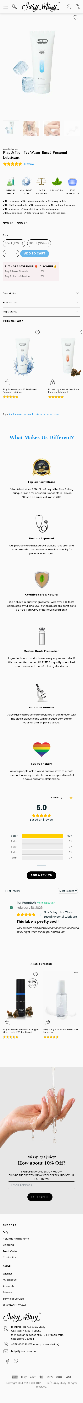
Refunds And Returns (16, 1238)
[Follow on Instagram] (16, 1362)
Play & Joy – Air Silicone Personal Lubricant (60, 1031)
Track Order (10, 1251)
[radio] (14, 243)
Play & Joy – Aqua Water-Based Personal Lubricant (20, 391)
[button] (6, 7)
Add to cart (34, 253)
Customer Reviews (14, 1305)
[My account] (69, 7)
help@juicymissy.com (24, 1351)
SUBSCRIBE (39, 1197)
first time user (16, 414)
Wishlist (7, 1273)
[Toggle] (77, 294)
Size (5, 235)
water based (53, 414)
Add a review (41, 875)
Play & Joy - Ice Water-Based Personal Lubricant (60, 914)
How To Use (10, 302)
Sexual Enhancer (10, 149)
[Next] (73, 65)
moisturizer (40, 414)
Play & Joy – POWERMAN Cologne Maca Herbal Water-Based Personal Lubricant (20, 1031)
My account (10, 1279)
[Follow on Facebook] (7, 1362)
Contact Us (10, 1257)
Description (10, 293)
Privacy (7, 1292)
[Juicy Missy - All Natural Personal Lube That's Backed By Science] (41, 6)
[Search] (14, 7)
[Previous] (9, 65)
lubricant (28, 414)
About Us (8, 1286)
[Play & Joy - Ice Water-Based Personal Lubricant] (41, 914)
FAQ (5, 1232)
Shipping (8, 1244)
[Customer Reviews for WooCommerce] (70, 797)
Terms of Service (13, 1298)
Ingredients (10, 311)
